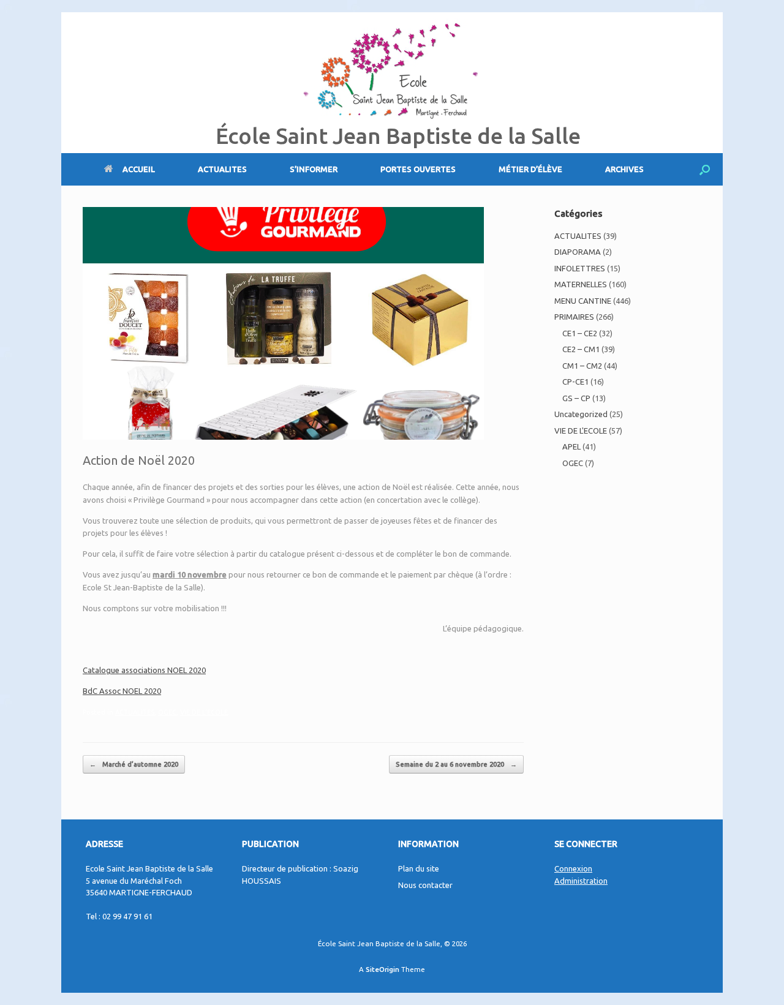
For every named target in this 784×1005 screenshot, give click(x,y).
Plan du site (418, 868)
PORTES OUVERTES (418, 169)
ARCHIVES (624, 169)
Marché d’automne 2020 (133, 764)
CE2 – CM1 (581, 349)
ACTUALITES (222, 169)
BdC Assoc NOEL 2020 (122, 691)
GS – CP (576, 398)
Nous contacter (425, 885)
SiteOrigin (382, 969)
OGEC (167, 712)
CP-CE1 (575, 381)
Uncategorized (581, 414)
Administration (581, 880)
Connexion (573, 868)
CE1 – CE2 (579, 333)
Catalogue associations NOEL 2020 (144, 670)
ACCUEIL (139, 169)
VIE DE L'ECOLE (204, 712)
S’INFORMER (313, 169)
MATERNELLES (580, 284)
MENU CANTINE (582, 300)
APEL (571, 446)
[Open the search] (705, 169)
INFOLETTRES (579, 268)
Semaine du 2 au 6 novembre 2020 (456, 764)
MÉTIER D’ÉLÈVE (530, 169)
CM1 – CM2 (582, 365)
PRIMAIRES (574, 316)
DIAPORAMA (577, 251)
